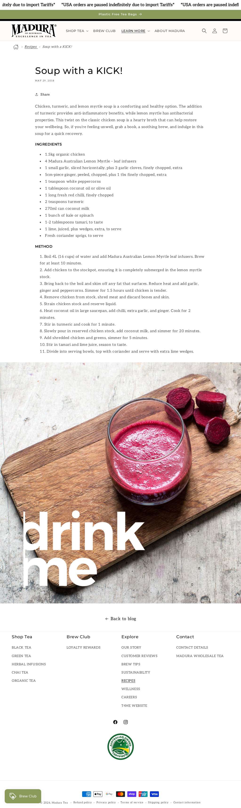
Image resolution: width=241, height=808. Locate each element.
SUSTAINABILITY (135, 673)
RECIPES (128, 681)
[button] (77, 31)
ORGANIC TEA (24, 681)
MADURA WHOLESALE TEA (200, 656)
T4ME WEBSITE (134, 706)
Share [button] (45, 95)
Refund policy (82, 802)
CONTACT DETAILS (192, 648)
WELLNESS (130, 689)
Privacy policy (106, 802)
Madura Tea (60, 802)
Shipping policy (158, 802)
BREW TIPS (130, 664)
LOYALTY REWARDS (84, 648)
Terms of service (131, 802)
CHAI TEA (20, 673)
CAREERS (129, 697)
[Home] (16, 47)
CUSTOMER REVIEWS (139, 656)
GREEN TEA (21, 656)
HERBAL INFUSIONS (29, 664)
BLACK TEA (21, 648)
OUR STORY (131, 648)
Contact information (187, 802)
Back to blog (123, 618)
